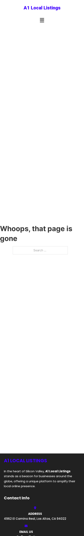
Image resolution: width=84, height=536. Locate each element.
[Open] (42, 20)
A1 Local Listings (42, 8)
